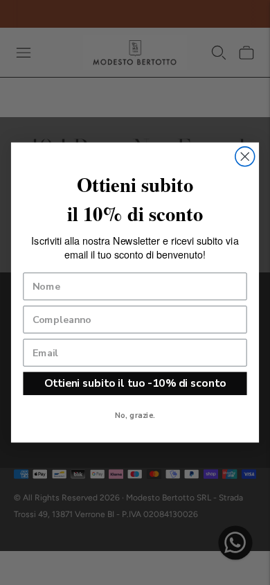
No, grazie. (135, 415)
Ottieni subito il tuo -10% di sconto (135, 383)
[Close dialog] (245, 156)
